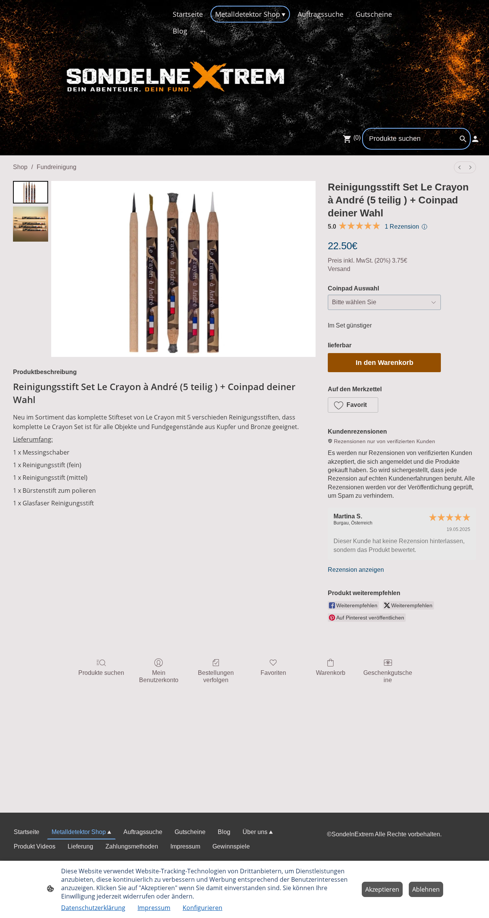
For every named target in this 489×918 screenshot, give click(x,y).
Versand (339, 269)
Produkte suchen (101, 673)
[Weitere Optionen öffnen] (203, 31)
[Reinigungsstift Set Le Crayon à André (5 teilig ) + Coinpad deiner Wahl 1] (30, 224)
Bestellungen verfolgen (216, 676)
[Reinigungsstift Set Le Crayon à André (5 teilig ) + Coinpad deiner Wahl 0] (30, 192)
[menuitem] (459, 167)
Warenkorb (330, 673)
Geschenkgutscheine (387, 676)
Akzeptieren (382, 889)
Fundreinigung (56, 167)
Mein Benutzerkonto (158, 676)
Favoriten (273, 673)
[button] (353, 405)
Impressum (154, 907)
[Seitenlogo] (85, 69)
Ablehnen (426, 889)
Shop (20, 167)
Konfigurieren (202, 907)
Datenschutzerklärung (93, 907)
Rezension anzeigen (356, 569)
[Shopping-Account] (475, 139)
